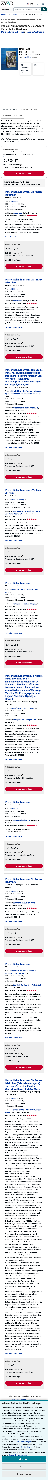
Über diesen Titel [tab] (28, 109)
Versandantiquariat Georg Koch (25, 408)
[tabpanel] (23, 131)
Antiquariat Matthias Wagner (24, 604)
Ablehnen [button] (24, 1466)
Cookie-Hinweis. (26, 1447)
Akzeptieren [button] (24, 1459)
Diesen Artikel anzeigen (11, 157)
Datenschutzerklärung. (18, 1455)
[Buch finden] (44, 9)
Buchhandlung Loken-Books (24, 903)
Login (37, 4)
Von (25, 69)
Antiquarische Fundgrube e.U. (25, 720)
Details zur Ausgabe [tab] (12, 115)
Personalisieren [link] (24, 1474)
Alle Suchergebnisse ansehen (24, 1399)
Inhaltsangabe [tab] (10, 109)
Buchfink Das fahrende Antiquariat (27, 985)
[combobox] (27, 9)
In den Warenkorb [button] (24, 173)
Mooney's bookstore (21, 820)
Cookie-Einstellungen (22, 1442)
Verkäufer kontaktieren (13, 237)
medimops (17, 213)
